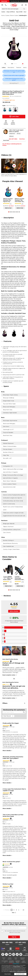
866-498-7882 (7, 942)
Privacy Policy (16, 966)
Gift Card (3, 950)
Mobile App (24, 950)
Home (3, 15)
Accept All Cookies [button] (20, 974)
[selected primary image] (14, 48)
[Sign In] (22, 5)
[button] (14, 217)
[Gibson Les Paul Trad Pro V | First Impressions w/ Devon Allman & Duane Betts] (14, 166)
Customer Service (10, 950)
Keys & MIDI (19, 12)
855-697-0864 (13, 139)
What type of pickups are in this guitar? (14, 79)
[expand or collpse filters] (25, 703)
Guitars (3, 12)
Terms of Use (12, 971)
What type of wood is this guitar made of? (14, 71)
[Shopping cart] (25, 5)
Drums (25, 12)
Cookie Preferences (21, 971)
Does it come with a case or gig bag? (14, 75)
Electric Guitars (14, 15)
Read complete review (8, 675)
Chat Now (22, 139)
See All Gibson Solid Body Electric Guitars (12, 144)
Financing (17, 950)
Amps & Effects (10, 12)
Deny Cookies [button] (8, 974)
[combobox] (8, 716)
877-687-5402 (20, 942)
